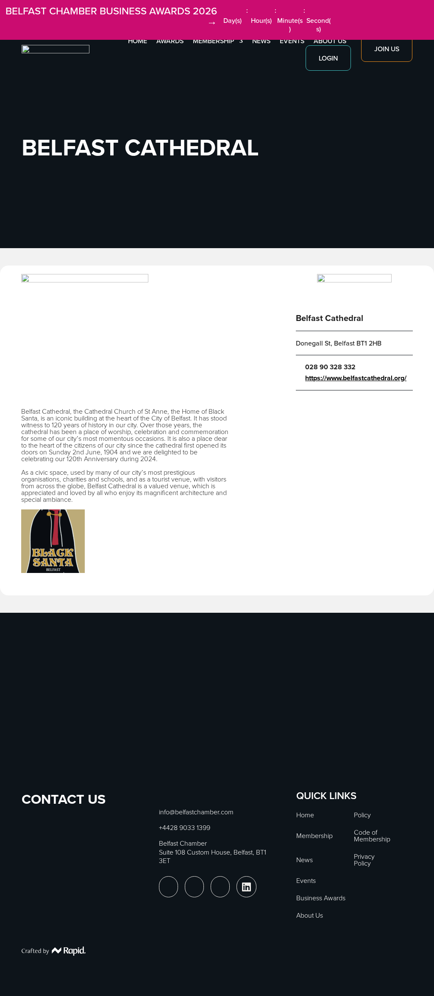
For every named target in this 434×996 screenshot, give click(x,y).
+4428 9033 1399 (184, 827)
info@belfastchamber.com (196, 811)
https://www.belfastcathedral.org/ (355, 378)
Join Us (386, 48)
